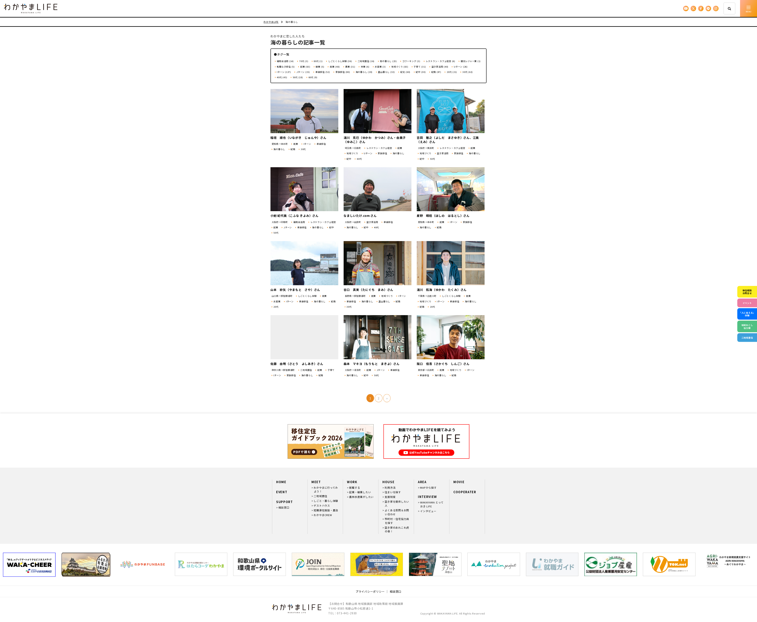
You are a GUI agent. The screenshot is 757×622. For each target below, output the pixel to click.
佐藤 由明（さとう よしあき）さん (296, 364)
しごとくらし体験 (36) (340, 61)
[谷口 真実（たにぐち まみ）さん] (377, 263)
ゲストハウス (322, 505)
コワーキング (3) (411, 61)
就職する (354, 487)
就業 (295, 143)
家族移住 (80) (343, 71)
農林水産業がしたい (361, 497)
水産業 (276, 301)
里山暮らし (384, 301)
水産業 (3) (380, 66)
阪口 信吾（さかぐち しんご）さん (443, 364)
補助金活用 (299, 222)
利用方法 (390, 487)
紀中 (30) (421, 71)
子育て (331, 369)
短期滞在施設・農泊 (326, 510)
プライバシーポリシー (370, 591)
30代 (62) (467, 71)
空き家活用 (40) (440, 66)
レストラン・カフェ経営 (379, 147)
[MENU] (748, 8)
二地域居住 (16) (366, 61)
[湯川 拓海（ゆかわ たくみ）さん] (451, 263)
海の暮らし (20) (364, 71)
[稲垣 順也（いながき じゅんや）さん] (304, 111)
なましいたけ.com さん (360, 216)
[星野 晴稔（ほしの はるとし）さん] (451, 189)
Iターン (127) (284, 71)
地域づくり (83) (399, 66)
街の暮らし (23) (388, 61)
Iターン (307, 143)
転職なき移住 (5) (286, 66)
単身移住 (321, 143)
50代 (432, 158)
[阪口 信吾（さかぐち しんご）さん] (451, 337)
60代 (359, 158)
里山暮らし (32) (386, 71)
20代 (275, 306)
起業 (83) (305, 66)
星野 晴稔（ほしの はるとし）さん (443, 216)
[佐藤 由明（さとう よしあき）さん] (304, 337)
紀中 (349, 158)
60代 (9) (313, 77)
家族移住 (382, 153)
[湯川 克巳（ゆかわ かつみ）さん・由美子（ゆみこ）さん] (377, 111)
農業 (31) (350, 66)
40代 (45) (282, 77)
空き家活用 (442, 153)
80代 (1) (318, 61)
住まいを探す (393, 492)
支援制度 (390, 497)
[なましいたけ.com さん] (377, 189)
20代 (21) (452, 71)
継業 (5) (320, 66)
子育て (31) (420, 66)
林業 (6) (365, 66)
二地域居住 (306, 369)
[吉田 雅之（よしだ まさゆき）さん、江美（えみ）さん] (451, 111)
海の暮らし (279, 149)
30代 (303, 149)
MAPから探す (428, 487)
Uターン (368, 153)
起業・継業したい (360, 492)
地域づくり (352, 153)
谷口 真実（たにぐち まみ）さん (368, 290)
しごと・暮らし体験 (326, 501)
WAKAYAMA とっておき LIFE (431, 504)
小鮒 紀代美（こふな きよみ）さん (294, 216)
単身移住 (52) (322, 71)
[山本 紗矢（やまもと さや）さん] (304, 263)
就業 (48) (335, 66)
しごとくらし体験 (307, 295)
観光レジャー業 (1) (471, 61)
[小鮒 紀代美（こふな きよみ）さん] (304, 189)
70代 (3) (303, 61)
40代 (376, 227)
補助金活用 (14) (285, 61)
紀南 (293, 149)
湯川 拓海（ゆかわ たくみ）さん (442, 290)
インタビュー (428, 511)
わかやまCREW (323, 515)
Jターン (288, 227)
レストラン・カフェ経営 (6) (440, 61)
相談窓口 (283, 507)
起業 (399, 147)
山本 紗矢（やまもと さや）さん (295, 290)
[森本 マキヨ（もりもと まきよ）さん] (377, 337)
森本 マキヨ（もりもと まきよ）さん (372, 364)
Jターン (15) (303, 71)
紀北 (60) (405, 71)
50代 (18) (298, 77)
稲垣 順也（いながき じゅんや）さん (298, 138)
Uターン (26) (461, 66)
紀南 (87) (436, 71)
